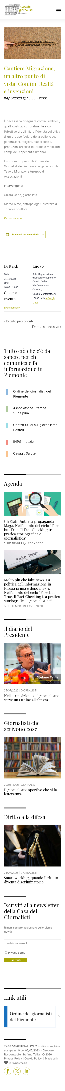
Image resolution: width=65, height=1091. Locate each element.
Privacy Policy (13, 1058)
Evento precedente (20, 321)
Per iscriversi (13, 218)
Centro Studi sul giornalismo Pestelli (35, 427)
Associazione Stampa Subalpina (29, 410)
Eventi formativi (12, 307)
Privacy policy (16, 952)
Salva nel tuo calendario (25, 234)
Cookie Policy (33, 1058)
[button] (58, 1016)
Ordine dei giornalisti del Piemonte (32, 393)
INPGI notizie (23, 442)
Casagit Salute (24, 453)
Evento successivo (45, 326)
